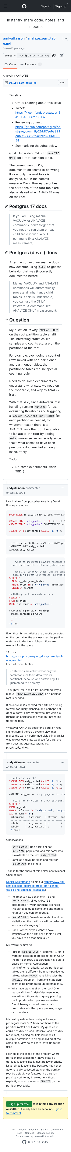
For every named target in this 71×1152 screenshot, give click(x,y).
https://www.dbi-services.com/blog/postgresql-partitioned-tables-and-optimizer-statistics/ (35, 885)
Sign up (60, 6)
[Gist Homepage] (24, 6)
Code (12, 64)
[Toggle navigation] (5, 6)
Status (44, 1129)
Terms (11, 1129)
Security (33, 1129)
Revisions (33, 64)
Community (57, 1129)
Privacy (22, 1129)
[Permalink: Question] (6, 320)
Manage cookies (45, 1132)
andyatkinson (14, 38)
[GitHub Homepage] (24, 1142)
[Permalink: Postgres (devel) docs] (6, 252)
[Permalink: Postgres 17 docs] (6, 206)
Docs (19, 1132)
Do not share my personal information (35, 1136)
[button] (54, 55)
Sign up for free (19, 1104)
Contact (29, 1132)
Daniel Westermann (18, 881)
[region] (35, 283)
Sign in (46, 6)
